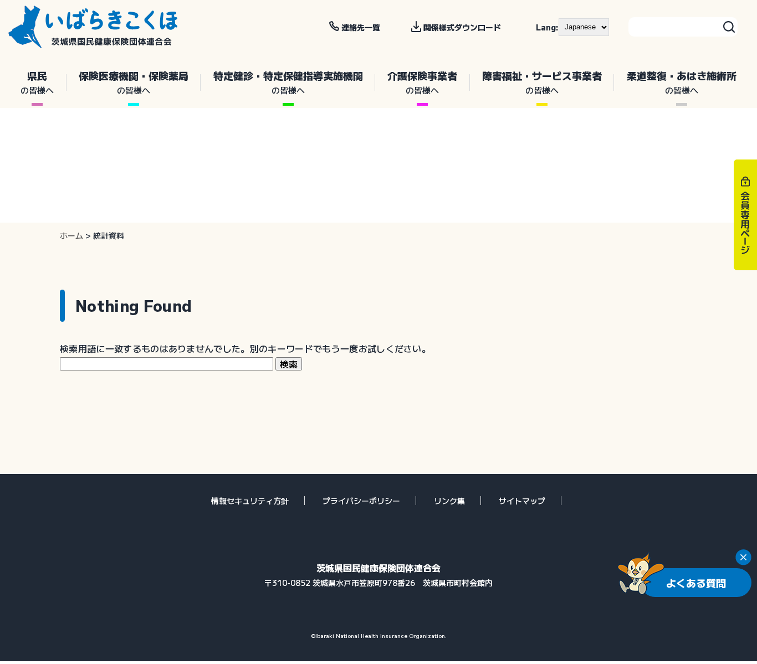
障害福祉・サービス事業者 (542, 82)
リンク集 (449, 500)
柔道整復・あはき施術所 (681, 82)
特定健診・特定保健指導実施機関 (288, 82)
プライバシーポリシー (361, 500)
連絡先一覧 (360, 27)
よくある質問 (696, 582)
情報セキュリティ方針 (250, 500)
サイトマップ (522, 500)
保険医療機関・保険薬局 (133, 82)
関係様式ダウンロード (462, 27)
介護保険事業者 (422, 82)
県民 (37, 82)
